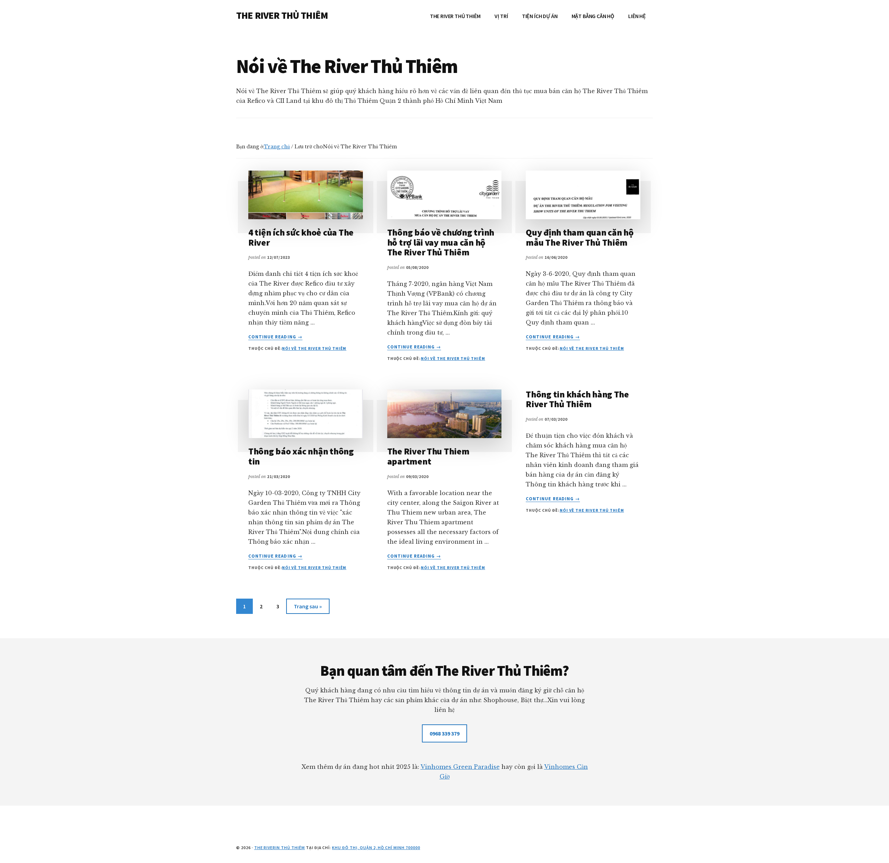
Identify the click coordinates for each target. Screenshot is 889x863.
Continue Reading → (275, 337)
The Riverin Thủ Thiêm (279, 847)
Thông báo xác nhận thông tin (301, 456)
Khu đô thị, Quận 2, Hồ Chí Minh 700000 (376, 847)
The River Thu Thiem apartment (428, 456)
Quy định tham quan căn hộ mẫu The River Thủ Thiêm (580, 237)
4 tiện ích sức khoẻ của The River (301, 237)
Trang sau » (307, 608)
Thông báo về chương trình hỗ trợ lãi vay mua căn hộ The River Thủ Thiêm (441, 242)
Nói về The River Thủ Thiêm (314, 348)
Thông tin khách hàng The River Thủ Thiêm (577, 399)
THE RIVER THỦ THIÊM (282, 15)
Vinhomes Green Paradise (460, 766)
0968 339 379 (444, 733)
